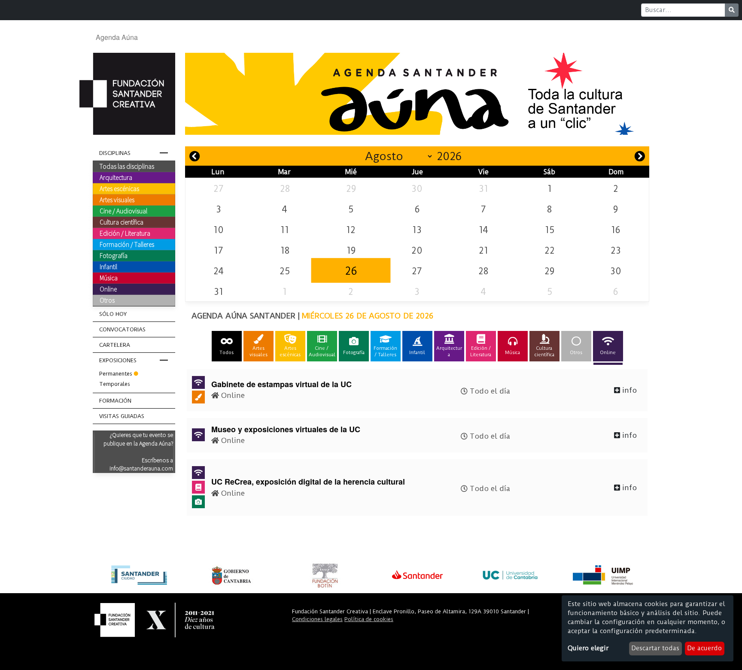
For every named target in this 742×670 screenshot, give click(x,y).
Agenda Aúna (117, 37)
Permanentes (115, 373)
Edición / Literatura (125, 233)
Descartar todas (655, 648)
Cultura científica (121, 222)
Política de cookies (368, 619)
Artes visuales (117, 199)
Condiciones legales (317, 619)
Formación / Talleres (127, 244)
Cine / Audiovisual (123, 210)
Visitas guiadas (121, 416)
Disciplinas (115, 153)
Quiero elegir (588, 648)
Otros (107, 300)
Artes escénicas (119, 188)
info (628, 390)
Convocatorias (122, 329)
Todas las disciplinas (127, 166)
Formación (115, 400)
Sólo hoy (113, 314)
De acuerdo (704, 648)
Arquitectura (116, 177)
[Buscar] (732, 10)
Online (108, 289)
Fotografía (114, 255)
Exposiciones (118, 360)
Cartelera (114, 345)
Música (109, 277)
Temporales (114, 384)
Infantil (108, 266)
